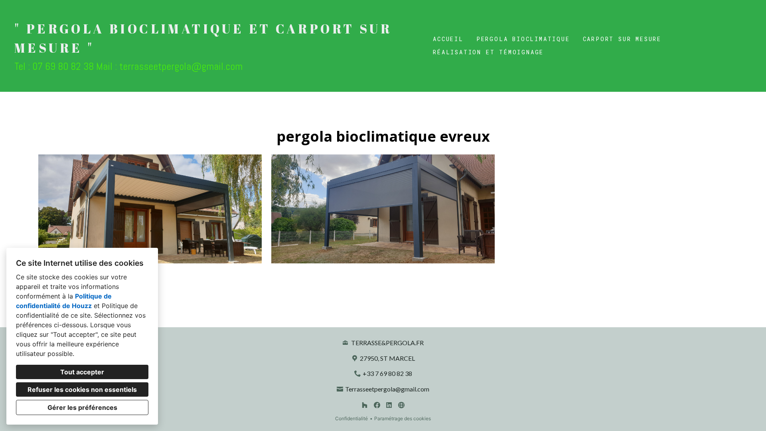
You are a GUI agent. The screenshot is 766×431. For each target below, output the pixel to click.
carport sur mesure (622, 39)
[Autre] (401, 405)
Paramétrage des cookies (402, 418)
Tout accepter (82, 372)
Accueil (448, 39)
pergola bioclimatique (523, 39)
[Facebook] (377, 405)
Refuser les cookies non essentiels (82, 389)
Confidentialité (351, 418)
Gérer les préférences (82, 407)
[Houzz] (364, 405)
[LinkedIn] (389, 405)
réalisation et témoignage (488, 52)
